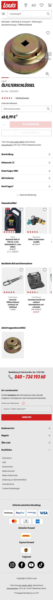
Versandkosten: (7, 145)
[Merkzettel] (42, 5)
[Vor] (49, 54)
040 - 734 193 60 (29, 377)
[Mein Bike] (34, 5)
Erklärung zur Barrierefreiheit (14, 480)
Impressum (7, 458)
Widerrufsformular (10, 475)
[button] (48, 14)
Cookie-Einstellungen (11, 488)
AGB (4, 462)
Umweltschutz (8, 484)
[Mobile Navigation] (3, 14)
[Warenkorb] (50, 5)
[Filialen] (26, 5)
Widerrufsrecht (8, 471)
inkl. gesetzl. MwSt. (17, 142)
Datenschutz (7, 467)
